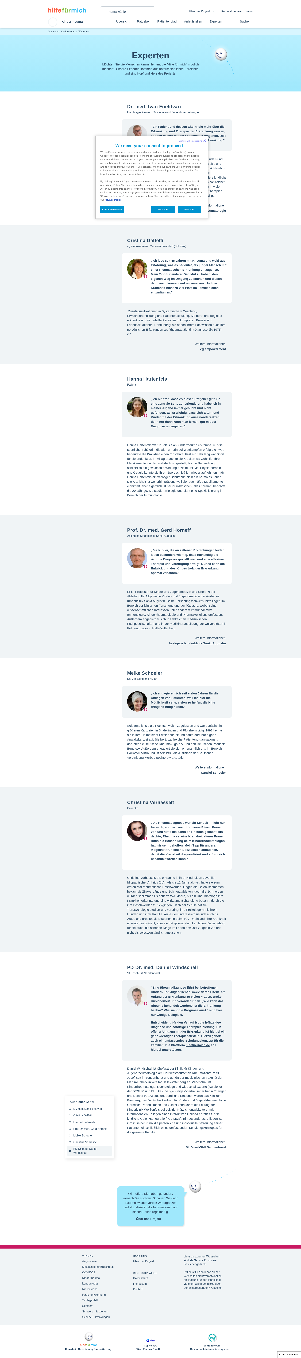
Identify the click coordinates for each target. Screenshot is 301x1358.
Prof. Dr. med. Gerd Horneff (90, 1128)
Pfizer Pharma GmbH (148, 1349)
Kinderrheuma (69, 31)
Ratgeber (143, 21)
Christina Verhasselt (85, 1142)
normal (237, 11)
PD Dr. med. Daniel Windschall (85, 1150)
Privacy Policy (113, 199)
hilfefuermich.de (198, 1045)
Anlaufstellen (193, 21)
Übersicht (122, 21)
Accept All (163, 209)
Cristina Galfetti (82, 1115)
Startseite (53, 31)
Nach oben (285, 1338)
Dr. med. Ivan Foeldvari (87, 1108)
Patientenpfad (167, 21)
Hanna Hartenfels (84, 1122)
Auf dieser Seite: (82, 1102)
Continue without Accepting (192, 140)
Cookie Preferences (289, 1354)
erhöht (249, 11)
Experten (216, 21)
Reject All (189, 209)
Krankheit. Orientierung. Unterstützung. (88, 1349)
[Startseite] (67, 10)
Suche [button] (244, 21)
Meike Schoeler (83, 1135)
